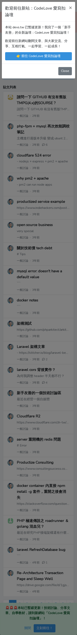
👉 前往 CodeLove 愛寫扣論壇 (38, 56)
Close (65, 71)
